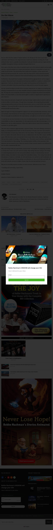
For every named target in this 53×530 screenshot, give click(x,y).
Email (9, 274)
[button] (45, 247)
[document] (26, 265)
